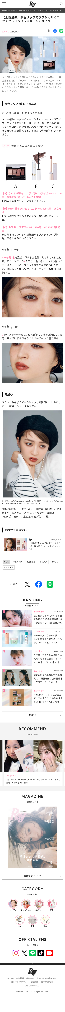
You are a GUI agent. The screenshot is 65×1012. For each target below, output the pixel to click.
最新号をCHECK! (32, 875)
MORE (32, 715)
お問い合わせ (47, 982)
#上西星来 (31, 562)
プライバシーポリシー (46, 978)
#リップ (55, 562)
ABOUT (10, 978)
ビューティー (13, 10)
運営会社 (35, 982)
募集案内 (30, 978)
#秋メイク (17, 562)
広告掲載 (20, 978)
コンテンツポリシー (20, 982)
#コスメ (43, 562)
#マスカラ (8, 567)
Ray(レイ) (4, 10)
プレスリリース (32, 985)
